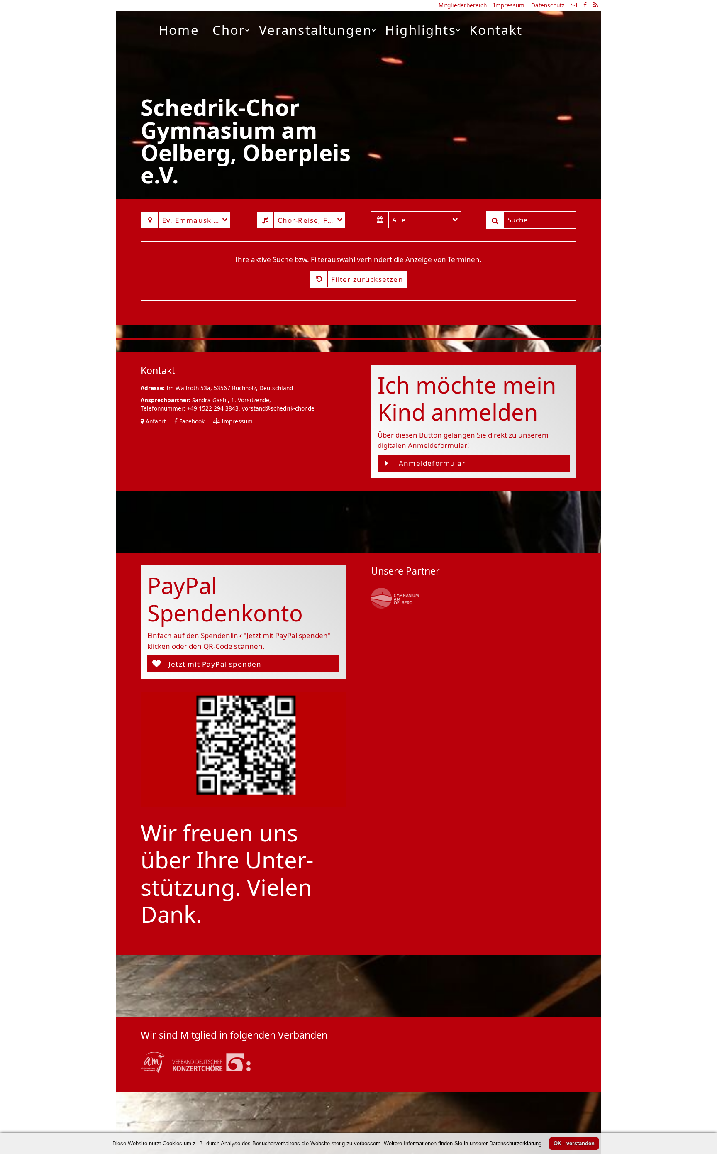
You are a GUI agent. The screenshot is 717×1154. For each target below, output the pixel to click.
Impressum (508, 5)
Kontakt (495, 30)
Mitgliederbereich (463, 5)
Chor (229, 30)
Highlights (420, 30)
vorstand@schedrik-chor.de (278, 408)
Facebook (191, 421)
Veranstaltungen (315, 30)
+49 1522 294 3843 (213, 408)
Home (179, 30)
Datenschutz (547, 5)
